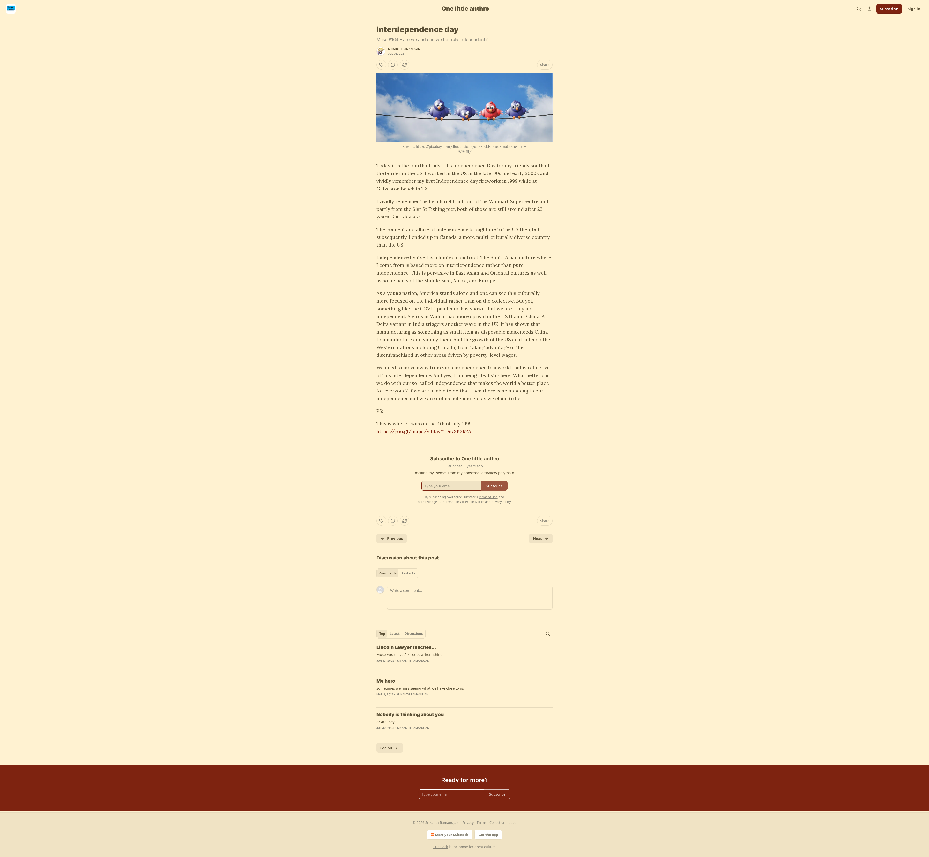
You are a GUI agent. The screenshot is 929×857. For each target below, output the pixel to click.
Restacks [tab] (408, 573)
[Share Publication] (869, 9)
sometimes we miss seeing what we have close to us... (421, 688)
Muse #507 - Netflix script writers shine (409, 654)
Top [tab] (382, 634)
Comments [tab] (388, 573)
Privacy (468, 822)
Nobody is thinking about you (410, 714)
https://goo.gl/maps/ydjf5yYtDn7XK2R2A (423, 431)
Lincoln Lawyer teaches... (406, 647)
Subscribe (889, 8)
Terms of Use (488, 497)
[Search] (859, 9)
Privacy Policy (501, 502)
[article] (464, 657)
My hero (385, 681)
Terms (482, 822)
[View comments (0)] (393, 65)
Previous (395, 538)
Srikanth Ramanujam (404, 49)
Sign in (914, 8)
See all (386, 747)
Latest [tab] (395, 634)
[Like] (381, 65)
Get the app (488, 834)
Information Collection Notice (463, 502)
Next (537, 538)
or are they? (386, 721)
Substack (440, 846)
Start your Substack (451, 834)
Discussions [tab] (414, 634)
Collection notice (502, 822)
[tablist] (397, 573)
